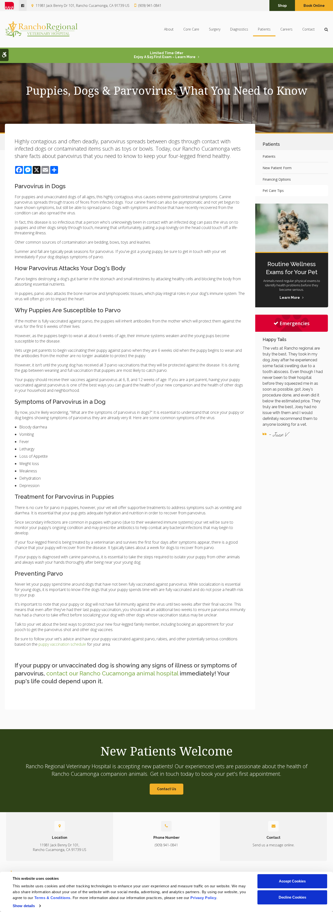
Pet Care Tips (273, 190)
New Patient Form (277, 168)
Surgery (214, 29)
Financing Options (277, 179)
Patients (264, 29)
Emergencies (295, 323)
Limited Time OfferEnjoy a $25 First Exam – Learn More (165, 55)
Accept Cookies (292, 881)
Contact (308, 29)
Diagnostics (239, 29)
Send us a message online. (273, 845)
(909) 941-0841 (149, 5)
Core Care (191, 29)
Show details (24, 906)
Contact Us (166, 789)
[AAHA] (12, 5)
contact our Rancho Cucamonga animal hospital (112, 673)
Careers (286, 29)
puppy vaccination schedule (62, 644)
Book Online (314, 6)
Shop (282, 6)
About (169, 29)
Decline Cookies (292, 897)
